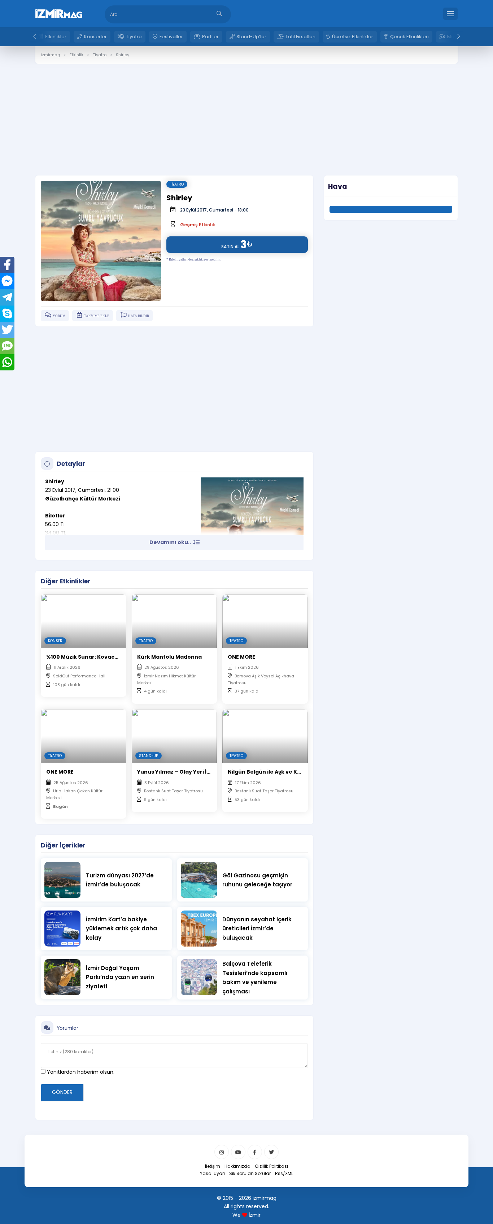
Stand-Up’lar (251, 36)
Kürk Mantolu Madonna (169, 656)
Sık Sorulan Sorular (250, 1173)
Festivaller (171, 36)
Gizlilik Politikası (271, 1166)
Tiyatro (134, 36)
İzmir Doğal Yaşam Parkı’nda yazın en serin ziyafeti (120, 977)
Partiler (210, 36)
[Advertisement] (246, 114)
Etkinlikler (55, 36)
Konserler (95, 36)
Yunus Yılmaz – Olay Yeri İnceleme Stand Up (197, 771)
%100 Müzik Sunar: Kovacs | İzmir (90, 656)
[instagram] (221, 1152)
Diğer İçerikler (63, 845)
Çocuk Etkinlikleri (409, 36)
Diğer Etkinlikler (66, 581)
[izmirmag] (58, 13)
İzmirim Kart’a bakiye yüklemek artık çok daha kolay (121, 929)
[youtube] (238, 1152)
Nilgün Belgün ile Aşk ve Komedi (271, 771)
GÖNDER (62, 1092)
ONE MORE (241, 656)
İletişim (212, 1166)
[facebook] (255, 1152)
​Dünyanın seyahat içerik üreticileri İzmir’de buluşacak (257, 929)
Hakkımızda (237, 1166)
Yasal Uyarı (212, 1173)
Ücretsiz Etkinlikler (352, 36)
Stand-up (148, 755)
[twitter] (271, 1152)
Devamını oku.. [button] (170, 542)
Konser (55, 641)
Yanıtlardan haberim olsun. (79, 1072)
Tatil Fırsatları (300, 36)
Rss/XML (284, 1173)
